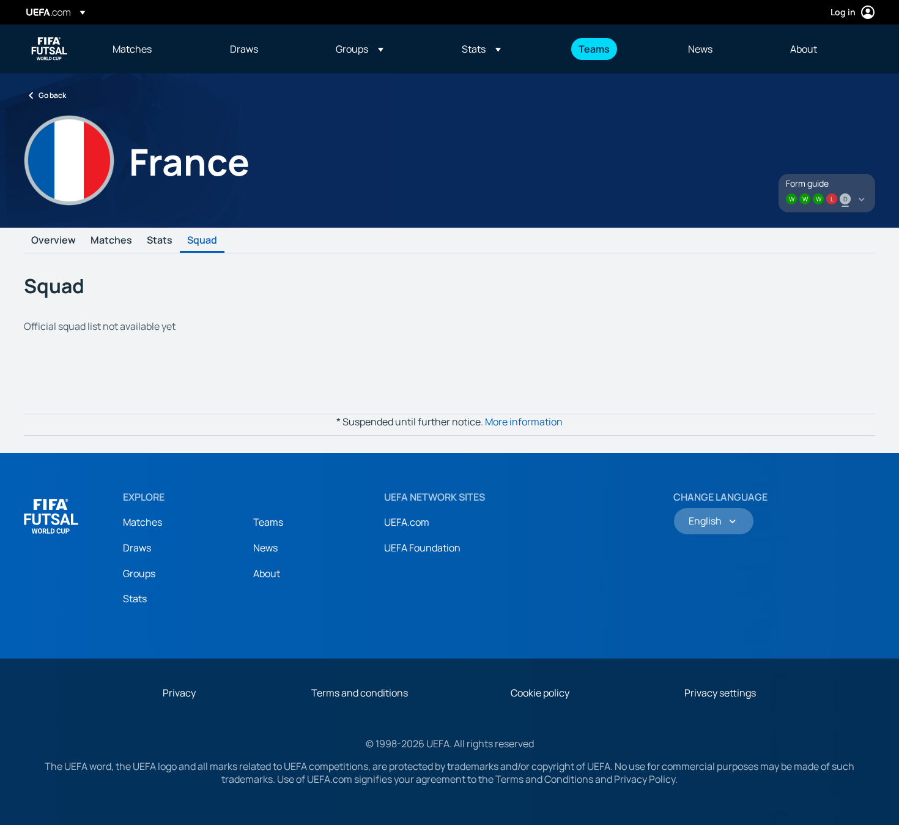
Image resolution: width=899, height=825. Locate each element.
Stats (159, 240)
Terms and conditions (359, 693)
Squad (202, 240)
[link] (132, 49)
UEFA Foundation (422, 547)
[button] (359, 49)
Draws (137, 547)
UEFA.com (406, 522)
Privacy (179, 693)
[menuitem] (156, 49)
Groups (139, 573)
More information (524, 421)
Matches (111, 240)
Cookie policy (540, 693)
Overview (53, 240)
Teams (268, 522)
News (265, 547)
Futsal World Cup (49, 49)
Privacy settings (720, 693)
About (266, 573)
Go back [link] (52, 95)
